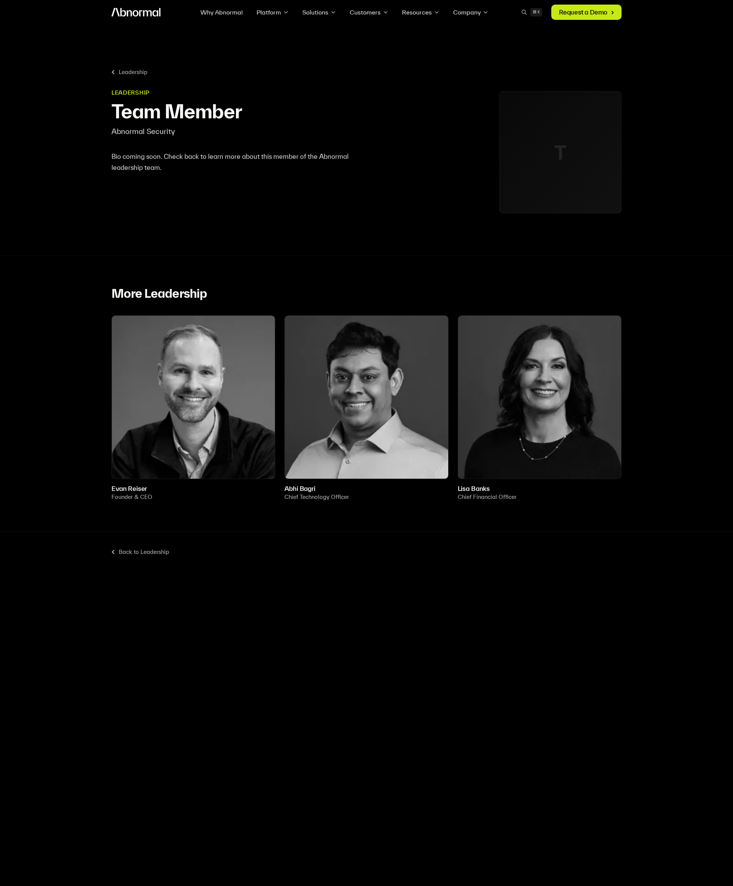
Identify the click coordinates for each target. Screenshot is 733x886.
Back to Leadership (144, 552)
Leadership (133, 72)
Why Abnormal (221, 12)
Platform (269, 12)
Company (467, 12)
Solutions (315, 12)
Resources (417, 12)
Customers (365, 12)
